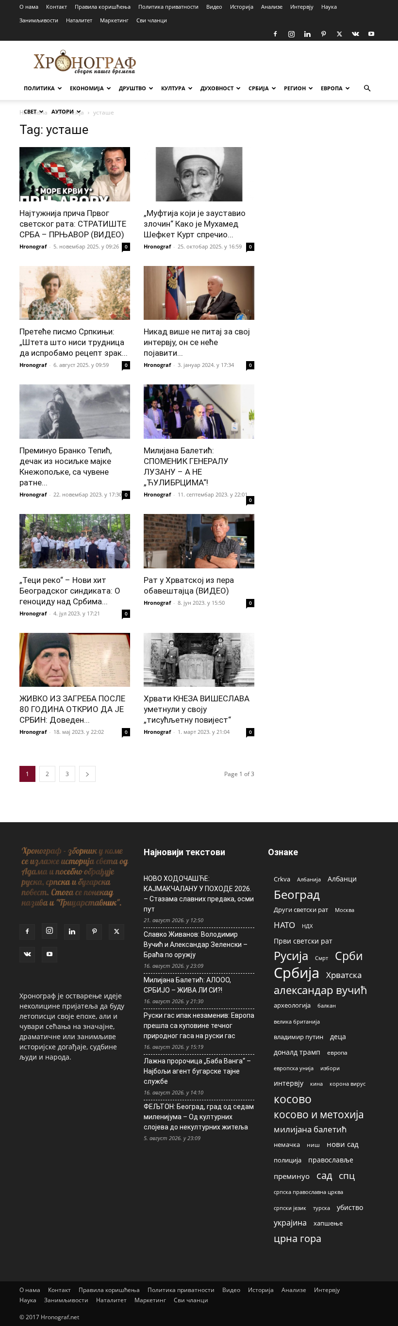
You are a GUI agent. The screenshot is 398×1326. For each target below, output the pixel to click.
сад (324, 1175)
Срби (349, 956)
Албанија (309, 879)
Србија (296, 973)
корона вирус (347, 1083)
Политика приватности (168, 6)
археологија (292, 1005)
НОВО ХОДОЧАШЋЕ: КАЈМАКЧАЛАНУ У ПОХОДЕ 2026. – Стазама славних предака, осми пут (199, 894)
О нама (28, 6)
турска (321, 1207)
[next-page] (87, 774)
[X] (339, 34)
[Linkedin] (307, 34)
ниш (313, 1145)
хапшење (328, 1223)
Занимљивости (38, 20)
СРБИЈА (259, 88)
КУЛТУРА (173, 88)
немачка (287, 1144)
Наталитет (79, 20)
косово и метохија (319, 1114)
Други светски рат (301, 909)
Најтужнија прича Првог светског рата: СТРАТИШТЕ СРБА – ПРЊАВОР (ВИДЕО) (72, 223)
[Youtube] (371, 34)
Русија (291, 956)
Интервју (302, 6)
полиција (287, 1160)
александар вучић (320, 990)
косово (293, 1099)
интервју (288, 1083)
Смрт (321, 957)
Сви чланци (151, 20)
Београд (297, 894)
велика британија (297, 1021)
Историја (241, 6)
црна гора (297, 1238)
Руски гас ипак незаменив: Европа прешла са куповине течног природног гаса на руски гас (199, 1025)
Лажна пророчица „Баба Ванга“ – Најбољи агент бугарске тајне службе (197, 1071)
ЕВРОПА (332, 88)
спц (347, 1175)
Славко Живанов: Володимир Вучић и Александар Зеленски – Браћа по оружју (196, 944)
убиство (350, 1207)
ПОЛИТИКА (39, 88)
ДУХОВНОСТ (216, 88)
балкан (326, 1005)
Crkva (282, 879)
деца (338, 1036)
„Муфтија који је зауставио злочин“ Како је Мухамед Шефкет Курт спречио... (195, 223)
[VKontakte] (355, 34)
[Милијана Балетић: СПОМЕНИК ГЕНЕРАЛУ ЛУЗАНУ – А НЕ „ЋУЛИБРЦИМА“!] (199, 411)
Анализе (271, 6)
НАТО (284, 925)
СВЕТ (30, 111)
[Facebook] (275, 34)
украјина (290, 1223)
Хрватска (344, 975)
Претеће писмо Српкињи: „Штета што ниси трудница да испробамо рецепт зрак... (73, 342)
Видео (214, 6)
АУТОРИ (62, 111)
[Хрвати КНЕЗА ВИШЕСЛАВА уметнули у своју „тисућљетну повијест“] (199, 660)
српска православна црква (308, 1192)
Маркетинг (114, 20)
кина (316, 1083)
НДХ (307, 925)
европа (337, 1052)
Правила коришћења (103, 6)
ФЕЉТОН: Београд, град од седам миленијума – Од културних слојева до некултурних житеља (199, 1117)
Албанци (342, 878)
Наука (329, 6)
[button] (367, 88)
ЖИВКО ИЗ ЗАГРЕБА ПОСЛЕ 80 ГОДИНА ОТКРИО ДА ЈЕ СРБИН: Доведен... (72, 709)
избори (330, 1068)
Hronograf (33, 246)
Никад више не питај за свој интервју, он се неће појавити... (197, 342)
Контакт (56, 6)
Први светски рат (303, 940)
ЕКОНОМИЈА (87, 88)
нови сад (343, 1144)
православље (330, 1159)
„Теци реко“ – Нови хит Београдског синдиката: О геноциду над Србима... (69, 590)
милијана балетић (310, 1129)
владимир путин (298, 1036)
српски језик (290, 1207)
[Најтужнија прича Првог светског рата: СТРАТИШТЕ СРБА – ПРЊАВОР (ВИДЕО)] (74, 174)
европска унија (294, 1068)
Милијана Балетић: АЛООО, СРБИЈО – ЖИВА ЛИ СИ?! (187, 985)
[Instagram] (291, 34)
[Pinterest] (323, 34)
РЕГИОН (295, 88)
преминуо (292, 1176)
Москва (344, 909)
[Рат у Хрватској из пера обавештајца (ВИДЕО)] (199, 541)
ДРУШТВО (132, 88)
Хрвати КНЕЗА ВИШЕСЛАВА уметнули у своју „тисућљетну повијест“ (196, 709)
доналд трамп (297, 1052)
